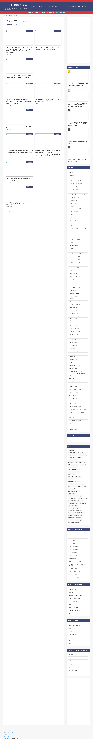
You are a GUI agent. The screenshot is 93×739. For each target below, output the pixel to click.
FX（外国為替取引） (74, 658)
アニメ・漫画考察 (73, 601)
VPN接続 (73, 359)
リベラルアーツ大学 (73, 505)
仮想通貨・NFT (72, 661)
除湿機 (73, 217)
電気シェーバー (76, 259)
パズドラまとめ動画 (73, 549)
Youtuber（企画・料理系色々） (76, 589)
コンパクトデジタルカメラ (77, 383)
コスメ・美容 (72, 628)
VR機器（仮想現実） (76, 371)
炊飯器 (73, 225)
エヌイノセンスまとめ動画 (75, 571)
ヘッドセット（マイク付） (77, 398)
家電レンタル (74, 273)
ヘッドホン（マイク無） (77, 412)
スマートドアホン (75, 304)
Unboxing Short (72, 486)
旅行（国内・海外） (73, 634)
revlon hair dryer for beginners (75, 481)
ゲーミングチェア (75, 316)
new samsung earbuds (73, 471)
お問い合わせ (6, 736)
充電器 (73, 298)
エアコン (74, 203)
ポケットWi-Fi (75, 365)
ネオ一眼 (73, 386)
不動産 (70, 664)
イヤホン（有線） (75, 406)
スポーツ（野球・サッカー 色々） (77, 610)
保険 (70, 667)
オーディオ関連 (74, 395)
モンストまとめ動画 (73, 546)
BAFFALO (81, 457)
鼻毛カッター (75, 262)
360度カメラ (74, 392)
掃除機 (73, 192)
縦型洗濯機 (74, 189)
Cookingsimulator (72, 462)
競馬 (70, 673)
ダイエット (71, 631)
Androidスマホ (75, 287)
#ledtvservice (71, 450)
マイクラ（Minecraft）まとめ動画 (77, 534)
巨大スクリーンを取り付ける (75, 515)
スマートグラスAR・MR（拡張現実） (78, 374)
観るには (78, 517)
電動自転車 (78, 520)
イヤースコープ (72, 493)
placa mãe (71, 479)
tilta (82, 484)
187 (10, 211)
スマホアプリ (74, 310)
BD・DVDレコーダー (77, 183)
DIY (72, 426)
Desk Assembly (83, 462)
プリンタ (73, 345)
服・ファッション (73, 637)
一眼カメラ (74, 381)
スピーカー (74, 403)
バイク (70, 643)
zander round (71, 488)
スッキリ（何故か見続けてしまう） (77, 598)
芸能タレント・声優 (73, 592)
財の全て (71, 520)
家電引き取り (80, 512)
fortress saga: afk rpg (73, 464)
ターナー (80, 500)
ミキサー (74, 231)
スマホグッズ (74, 307)
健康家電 (73, 265)
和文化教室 (79, 510)
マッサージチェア (76, 270)
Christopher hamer (72, 459)
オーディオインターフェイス (77, 401)
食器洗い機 (74, 242)
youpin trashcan (82, 486)
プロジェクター (76, 180)
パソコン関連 (74, 313)
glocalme (83, 464)
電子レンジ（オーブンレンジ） (79, 228)
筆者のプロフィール (8, 732)
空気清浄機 (74, 211)
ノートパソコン (75, 322)
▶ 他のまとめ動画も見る (60, 12)
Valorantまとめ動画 (73, 543)
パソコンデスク (75, 331)
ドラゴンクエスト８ (73, 503)
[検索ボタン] (88, 6)
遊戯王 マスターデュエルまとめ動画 (77, 561)
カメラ (72, 378)
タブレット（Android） (76, 293)
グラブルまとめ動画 (73, 537)
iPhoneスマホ (74, 290)
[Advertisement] (48, 68)
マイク (73, 415)
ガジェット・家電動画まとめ (15, 5)
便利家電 (73, 279)
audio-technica (72, 457)
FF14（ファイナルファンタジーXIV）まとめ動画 (78, 565)
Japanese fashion (72, 467)
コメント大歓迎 (72, 498)
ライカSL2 (83, 503)
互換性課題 (71, 510)
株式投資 (71, 654)
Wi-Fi (72, 362)
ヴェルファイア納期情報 (74, 508)
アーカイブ (70, 440)
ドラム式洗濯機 (75, 186)
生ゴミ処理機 (75, 239)
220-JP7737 (83, 452)
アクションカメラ (75, 389)
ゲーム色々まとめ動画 (74, 577)
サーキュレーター (76, 208)
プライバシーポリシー (9, 734)
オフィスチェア (75, 334)
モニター (73, 325)
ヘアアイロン (75, 256)
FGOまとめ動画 (73, 555)
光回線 (73, 356)
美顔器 (74, 251)
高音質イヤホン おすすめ (74, 522)
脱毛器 (74, 248)
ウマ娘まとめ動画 (73, 552)
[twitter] (89, 1)
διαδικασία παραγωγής (74, 491)
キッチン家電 (74, 220)
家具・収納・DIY (75, 418)
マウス (73, 337)
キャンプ (71, 613)
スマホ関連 (10, 24)
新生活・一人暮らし (75, 276)
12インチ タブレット (73, 452)
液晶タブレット (74, 328)
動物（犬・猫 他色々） (74, 607)
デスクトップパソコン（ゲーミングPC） (78, 319)
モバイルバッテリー (75, 301)
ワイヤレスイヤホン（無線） (78, 409)
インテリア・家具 (75, 420)
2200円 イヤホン (72, 455)
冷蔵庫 (73, 222)
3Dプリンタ (74, 348)
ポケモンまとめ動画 (73, 568)
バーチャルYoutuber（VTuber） (76, 595)
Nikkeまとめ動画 (73, 574)
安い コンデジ (72, 512)
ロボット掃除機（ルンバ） (78, 194)
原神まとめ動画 (72, 558)
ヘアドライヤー (76, 253)
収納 (72, 423)
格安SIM (73, 284)
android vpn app (82, 455)
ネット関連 (73, 354)
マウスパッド (74, 339)
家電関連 (73, 172)
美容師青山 (71, 517)
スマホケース (74, 296)
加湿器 (73, 214)
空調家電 (73, 200)
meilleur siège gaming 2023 (74, 469)
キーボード (74, 342)
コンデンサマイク (82, 498)
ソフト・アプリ (74, 351)
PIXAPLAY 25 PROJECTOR (75, 476)
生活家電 (74, 175)
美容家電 (74, 245)
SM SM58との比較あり (74, 484)
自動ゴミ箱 (75, 197)
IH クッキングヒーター (77, 236)
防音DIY (73, 429)
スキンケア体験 (72, 500)
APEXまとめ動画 (73, 540)
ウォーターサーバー (76, 234)
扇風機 (73, 206)
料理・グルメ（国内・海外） (75, 625)
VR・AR (73, 368)
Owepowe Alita (72, 474)
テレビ (74, 178)
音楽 (70, 604)
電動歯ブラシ (75, 267)
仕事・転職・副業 (73, 670)
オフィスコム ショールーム (74, 496)
